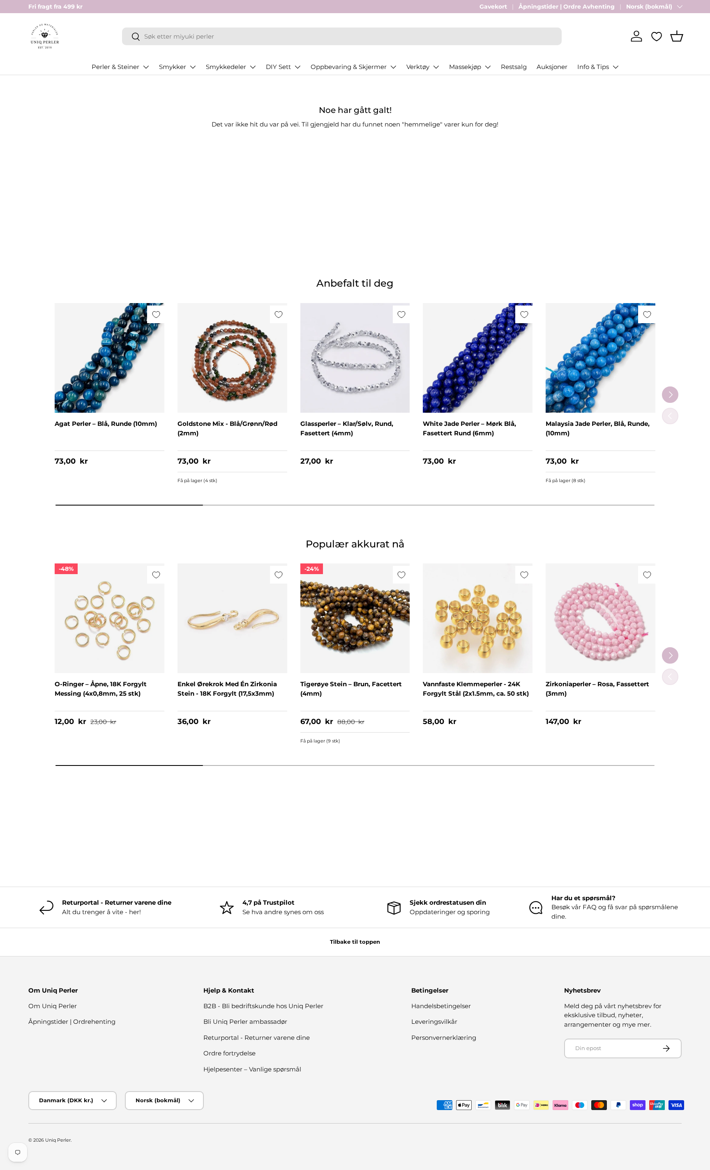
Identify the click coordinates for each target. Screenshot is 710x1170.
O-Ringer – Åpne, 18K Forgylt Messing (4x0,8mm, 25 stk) (101, 688)
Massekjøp (465, 67)
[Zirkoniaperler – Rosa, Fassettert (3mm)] (600, 618)
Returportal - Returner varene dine (256, 1037)
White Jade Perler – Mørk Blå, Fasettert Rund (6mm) (469, 428)
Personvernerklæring (443, 1037)
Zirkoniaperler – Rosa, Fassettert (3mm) (597, 688)
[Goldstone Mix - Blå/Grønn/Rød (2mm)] (232, 358)
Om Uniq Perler (52, 1006)
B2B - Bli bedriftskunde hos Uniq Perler (263, 1006)
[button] (677, 36)
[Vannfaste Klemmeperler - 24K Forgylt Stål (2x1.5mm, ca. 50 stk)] (477, 618)
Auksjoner (552, 67)
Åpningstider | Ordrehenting (71, 1021)
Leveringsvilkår (434, 1021)
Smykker (172, 67)
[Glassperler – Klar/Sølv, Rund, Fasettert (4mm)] (355, 358)
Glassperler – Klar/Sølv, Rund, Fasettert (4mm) (346, 428)
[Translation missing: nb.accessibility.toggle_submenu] (146, 67)
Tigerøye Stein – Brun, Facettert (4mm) (351, 688)
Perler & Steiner (115, 67)
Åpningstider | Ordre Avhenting (567, 6)
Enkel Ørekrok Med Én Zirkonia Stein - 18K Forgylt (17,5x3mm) (227, 688)
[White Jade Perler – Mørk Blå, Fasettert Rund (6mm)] (477, 358)
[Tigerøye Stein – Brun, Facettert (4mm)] (355, 618)
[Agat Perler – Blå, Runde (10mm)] (109, 358)
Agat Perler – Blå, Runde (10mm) (106, 424)
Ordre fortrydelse (229, 1053)
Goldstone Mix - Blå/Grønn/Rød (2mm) (227, 428)
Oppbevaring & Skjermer (349, 67)
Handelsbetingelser (441, 1006)
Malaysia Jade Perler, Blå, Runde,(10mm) (598, 428)
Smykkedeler (226, 67)
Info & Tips (593, 67)
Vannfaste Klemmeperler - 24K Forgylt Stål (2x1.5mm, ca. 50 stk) (476, 688)
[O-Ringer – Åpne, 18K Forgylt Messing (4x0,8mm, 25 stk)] (109, 618)
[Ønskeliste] (657, 37)
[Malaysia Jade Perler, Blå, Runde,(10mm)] (600, 358)
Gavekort (493, 6)
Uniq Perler (58, 1140)
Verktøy (417, 67)
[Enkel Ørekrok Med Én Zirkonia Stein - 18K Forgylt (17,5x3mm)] (232, 618)
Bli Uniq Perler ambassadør (245, 1021)
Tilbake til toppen (355, 941)
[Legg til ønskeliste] (156, 314)
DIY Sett (278, 67)
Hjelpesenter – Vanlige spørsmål (252, 1069)
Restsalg (514, 67)
